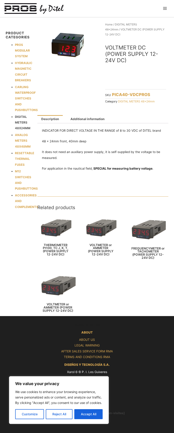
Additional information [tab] (87, 119)
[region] (59, 400)
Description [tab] (50, 119)
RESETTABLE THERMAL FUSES (24, 158)
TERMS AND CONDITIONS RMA (87, 357)
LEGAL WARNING (87, 345)
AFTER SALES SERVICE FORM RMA (87, 351)
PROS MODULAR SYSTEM (22, 50)
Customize (30, 414)
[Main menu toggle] (165, 8)
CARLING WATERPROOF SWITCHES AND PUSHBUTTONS (26, 98)
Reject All (59, 414)
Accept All (88, 414)
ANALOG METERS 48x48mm (23, 140)
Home (109, 24)
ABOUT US (87, 339)
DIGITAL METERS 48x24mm (22, 122)
